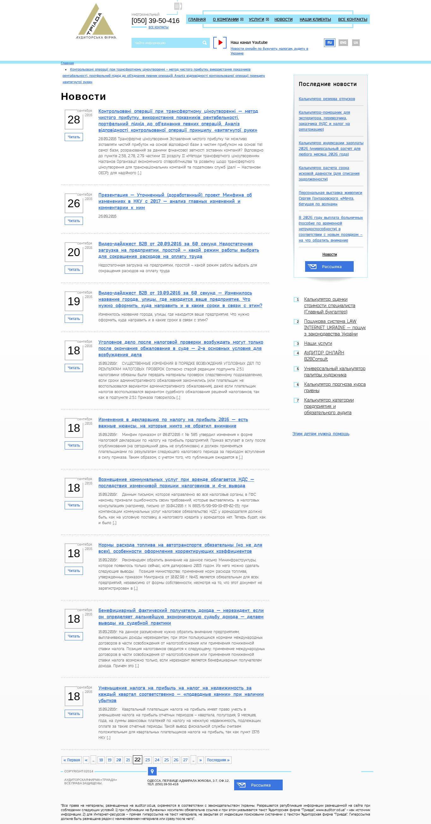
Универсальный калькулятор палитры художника (334, 372)
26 (176, 760)
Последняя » (218, 760)
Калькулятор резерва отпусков (327, 98)
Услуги (256, 19)
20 (118, 760)
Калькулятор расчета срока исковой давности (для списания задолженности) (329, 173)
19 (109, 760)
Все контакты (158, 27)
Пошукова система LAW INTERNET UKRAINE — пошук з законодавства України (335, 327)
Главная (197, 19)
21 (128, 760)
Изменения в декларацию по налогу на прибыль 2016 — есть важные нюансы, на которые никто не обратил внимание (173, 422)
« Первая (71, 760)
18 (101, 760)
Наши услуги (318, 343)
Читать (74, 137)
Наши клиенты (315, 19)
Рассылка (332, 266)
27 (185, 760)
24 (157, 760)
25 (166, 760)
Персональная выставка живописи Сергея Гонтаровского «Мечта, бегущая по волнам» (330, 198)
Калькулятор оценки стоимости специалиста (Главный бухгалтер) (329, 305)
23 (147, 760)
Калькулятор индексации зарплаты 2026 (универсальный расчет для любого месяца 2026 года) (331, 148)
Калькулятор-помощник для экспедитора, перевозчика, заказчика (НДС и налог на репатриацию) (324, 121)
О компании (226, 19)
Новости (283, 19)
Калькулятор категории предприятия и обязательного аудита (329, 406)
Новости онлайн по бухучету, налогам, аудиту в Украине (269, 51)
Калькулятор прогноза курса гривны (335, 387)
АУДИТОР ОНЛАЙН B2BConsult (324, 356)
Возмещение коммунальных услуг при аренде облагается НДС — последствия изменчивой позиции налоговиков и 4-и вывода (176, 482)
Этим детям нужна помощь (320, 434)
